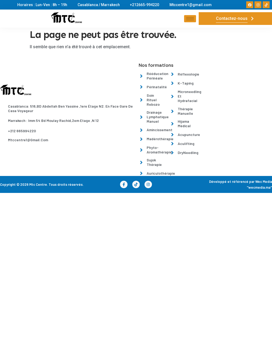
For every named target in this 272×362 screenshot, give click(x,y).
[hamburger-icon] (190, 18)
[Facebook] (249, 4)
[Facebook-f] (124, 184)
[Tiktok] (266, 4)
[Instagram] (257, 4)
